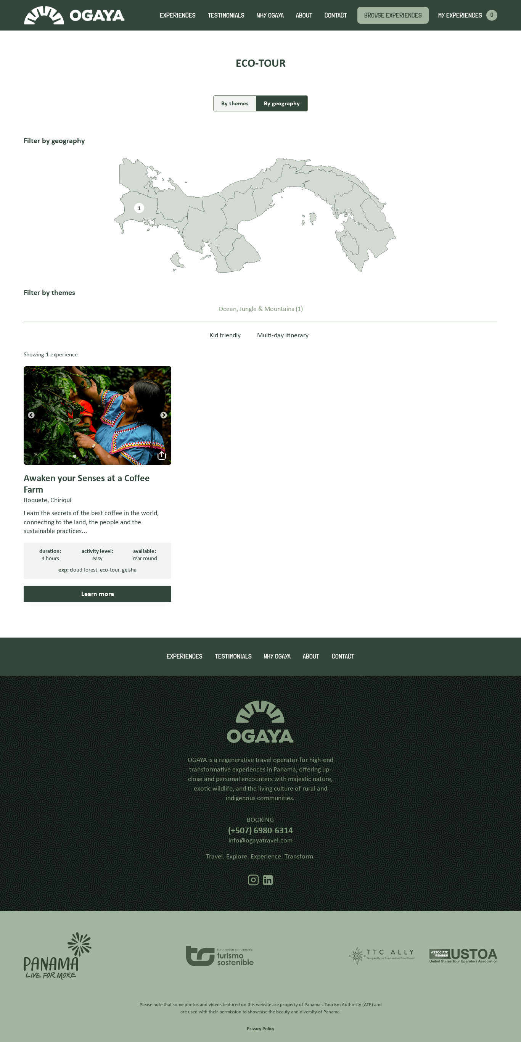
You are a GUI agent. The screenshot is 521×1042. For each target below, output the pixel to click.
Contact (336, 15)
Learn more (97, 593)
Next (163, 415)
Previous (31, 415)
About (304, 15)
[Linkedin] (268, 880)
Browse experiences (393, 15)
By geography (282, 103)
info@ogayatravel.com (260, 840)
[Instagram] (253, 880)
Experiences (178, 15)
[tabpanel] (98, 415)
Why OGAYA (270, 15)
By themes (234, 103)
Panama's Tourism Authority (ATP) (338, 1004)
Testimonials (226, 15)
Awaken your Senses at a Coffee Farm (87, 483)
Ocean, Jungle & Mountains (256, 309)
